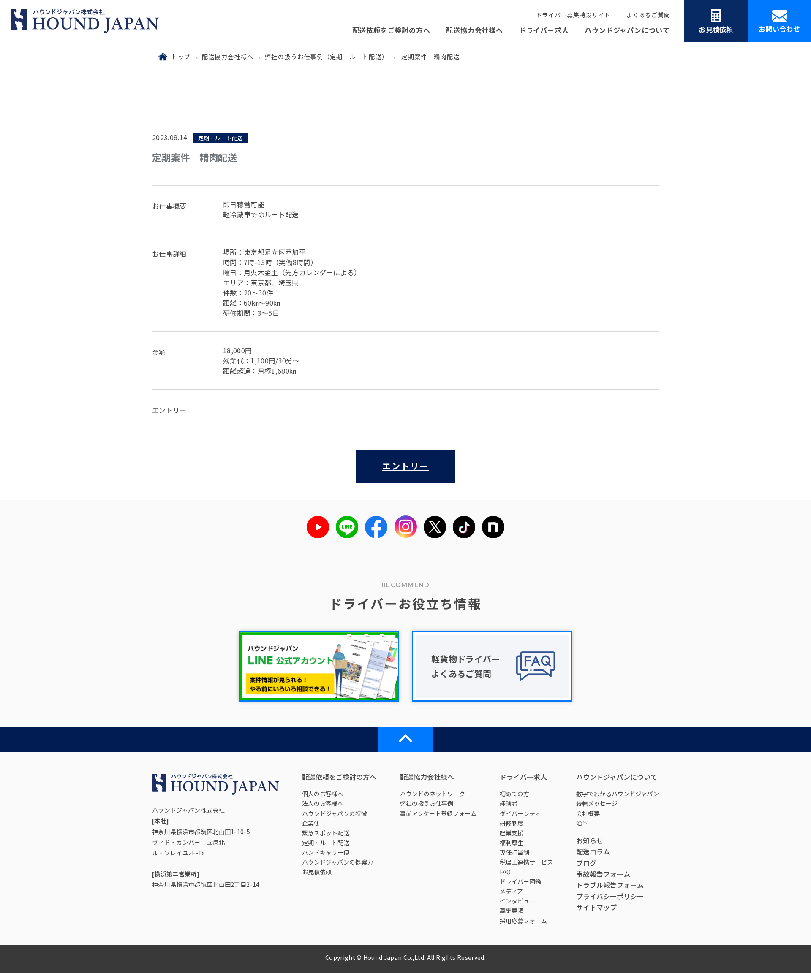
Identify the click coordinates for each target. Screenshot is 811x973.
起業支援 (511, 833)
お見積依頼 (716, 29)
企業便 (311, 823)
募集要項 (511, 910)
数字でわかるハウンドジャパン (617, 793)
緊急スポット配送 (325, 833)
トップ (181, 56)
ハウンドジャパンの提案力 (337, 862)
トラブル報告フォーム (610, 885)
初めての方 (514, 793)
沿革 (582, 823)
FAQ (505, 871)
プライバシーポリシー (610, 896)
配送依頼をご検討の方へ (391, 30)
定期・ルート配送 (325, 842)
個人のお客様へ (322, 793)
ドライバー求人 (544, 30)
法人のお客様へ (322, 803)
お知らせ (589, 840)
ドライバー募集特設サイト (573, 15)
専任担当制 (514, 852)
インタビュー (517, 901)
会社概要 (588, 813)
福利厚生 (511, 842)
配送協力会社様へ (474, 30)
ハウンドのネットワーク (432, 793)
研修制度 (511, 823)
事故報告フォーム (603, 874)
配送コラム (593, 851)
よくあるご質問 (648, 15)
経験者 (508, 803)
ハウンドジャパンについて (627, 30)
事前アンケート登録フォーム (438, 813)
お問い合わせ (779, 29)
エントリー (405, 466)
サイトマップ (596, 907)
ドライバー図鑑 (520, 881)
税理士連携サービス (526, 862)
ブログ (586, 863)
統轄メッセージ (597, 803)
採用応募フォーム (523, 920)
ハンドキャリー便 (325, 852)
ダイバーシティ (520, 813)
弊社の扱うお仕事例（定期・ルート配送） (327, 56)
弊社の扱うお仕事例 (426, 803)
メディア (511, 891)
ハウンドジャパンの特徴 (334, 813)
